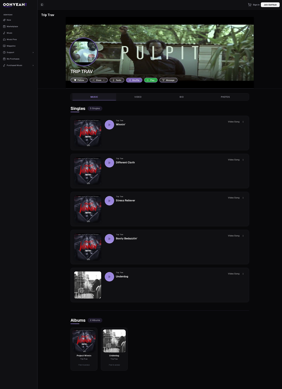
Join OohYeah (270, 5)
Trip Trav (119, 121)
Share (98, 80)
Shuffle (135, 80)
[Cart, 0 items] (250, 5)
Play (152, 80)
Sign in (256, 4)
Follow (81, 80)
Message (170, 80)
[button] (19, 4)
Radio (118, 80)
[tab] (94, 96)
